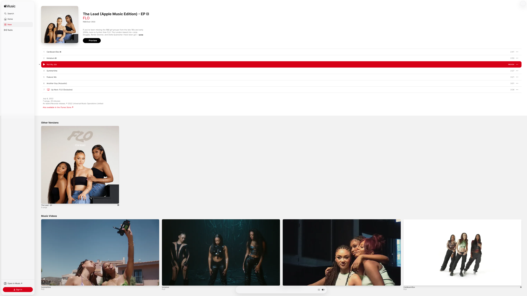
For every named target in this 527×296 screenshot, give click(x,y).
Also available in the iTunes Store (57, 107)
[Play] (45, 282)
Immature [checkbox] (51, 58)
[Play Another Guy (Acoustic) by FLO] (44, 83)
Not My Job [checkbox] (52, 64)
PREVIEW (511, 52)
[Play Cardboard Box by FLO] (44, 52)
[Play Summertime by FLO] (44, 71)
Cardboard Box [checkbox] (53, 52)
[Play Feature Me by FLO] (44, 77)
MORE (141, 35)
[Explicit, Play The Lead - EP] (45, 200)
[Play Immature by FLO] (44, 58)
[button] (18, 13)
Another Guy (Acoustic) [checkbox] (57, 83)
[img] (9, 6)
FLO (86, 18)
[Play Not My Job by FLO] (44, 64)
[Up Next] (318, 290)
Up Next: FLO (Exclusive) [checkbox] (62, 90)
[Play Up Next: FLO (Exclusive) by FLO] (44, 90)
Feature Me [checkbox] (52, 77)
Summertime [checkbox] (52, 71)
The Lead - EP (47, 127)
